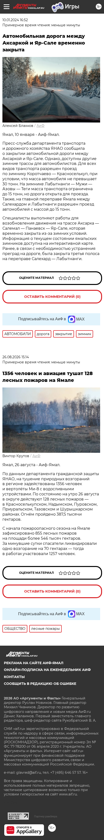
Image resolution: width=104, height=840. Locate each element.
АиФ (41, 125)
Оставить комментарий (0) (52, 296)
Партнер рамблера (45, 816)
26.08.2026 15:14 (15, 357)
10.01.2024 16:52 (15, 20)
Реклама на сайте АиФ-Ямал (33, 663)
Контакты (14, 677)
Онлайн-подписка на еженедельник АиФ (47, 670)
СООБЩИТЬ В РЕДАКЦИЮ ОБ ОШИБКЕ (40, 683)
